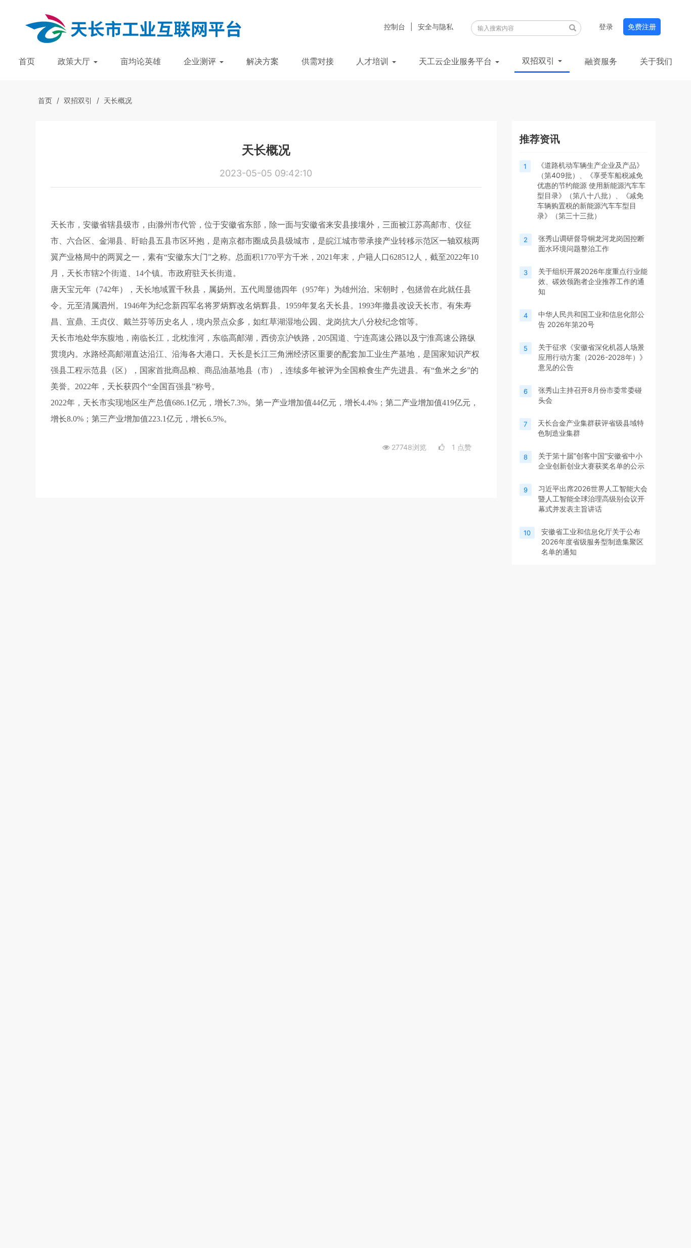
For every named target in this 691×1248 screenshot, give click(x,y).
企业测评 (201, 61)
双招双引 (539, 61)
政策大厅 (75, 61)
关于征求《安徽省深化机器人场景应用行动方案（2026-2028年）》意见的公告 (592, 357)
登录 (606, 26)
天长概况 (118, 100)
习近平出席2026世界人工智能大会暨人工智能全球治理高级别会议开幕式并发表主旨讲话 (592, 498)
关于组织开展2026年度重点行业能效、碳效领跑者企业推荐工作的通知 (592, 281)
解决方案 (262, 61)
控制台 (394, 26)
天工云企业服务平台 (456, 61)
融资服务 (601, 61)
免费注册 (642, 26)
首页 (27, 61)
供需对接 (317, 61)
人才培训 (373, 61)
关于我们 (656, 61)
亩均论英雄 (140, 61)
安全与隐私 (435, 26)
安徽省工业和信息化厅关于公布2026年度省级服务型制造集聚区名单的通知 (592, 541)
